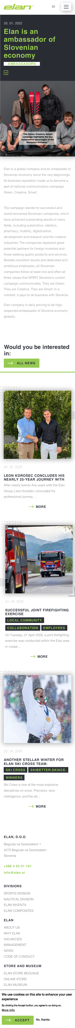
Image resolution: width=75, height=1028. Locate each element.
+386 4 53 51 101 (18, 866)
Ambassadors (22, 64)
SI (53, 6)
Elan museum (15, 985)
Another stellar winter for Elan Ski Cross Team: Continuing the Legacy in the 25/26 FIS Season (34, 765)
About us (12, 928)
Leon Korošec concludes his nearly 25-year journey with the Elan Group (34, 479)
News (8, 951)
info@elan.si (14, 872)
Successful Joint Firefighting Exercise (37, 612)
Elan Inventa (15, 905)
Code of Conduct (19, 957)
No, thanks (43, 1020)
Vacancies (13, 939)
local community (24, 620)
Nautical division (19, 899)
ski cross (15, 770)
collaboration (22, 628)
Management (15, 945)
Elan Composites (18, 911)
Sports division (17, 893)
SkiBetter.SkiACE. (48, 770)
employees (54, 628)
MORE (41, 506)
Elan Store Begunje (21, 973)
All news (26, 363)
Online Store (15, 979)
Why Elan (12, 933)
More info (8, 1010)
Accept (22, 1020)
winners (14, 777)
